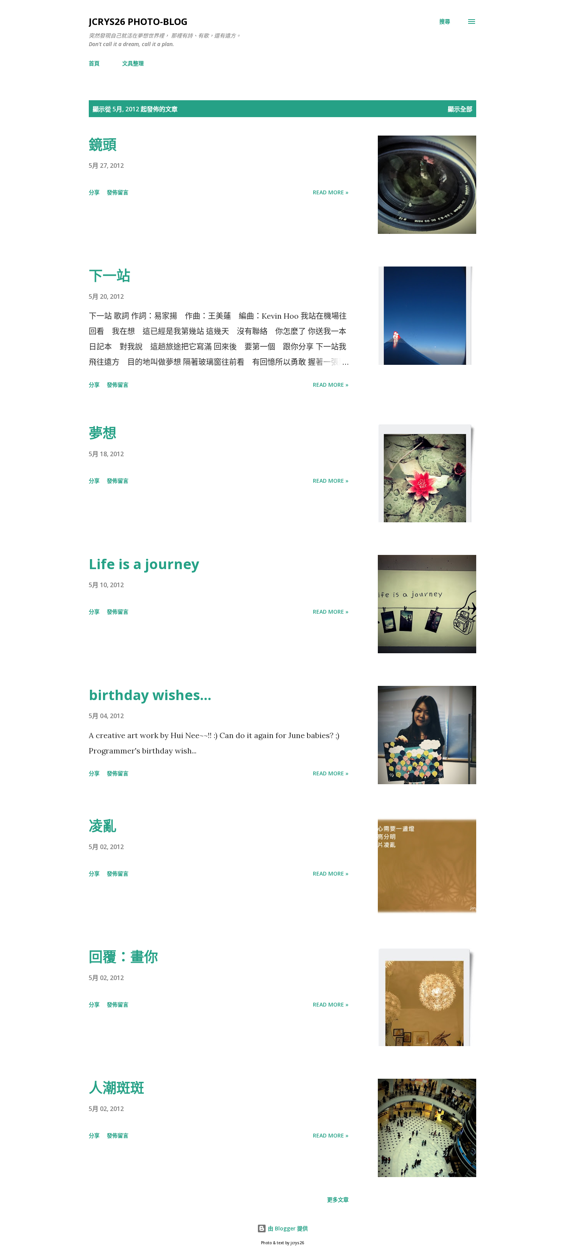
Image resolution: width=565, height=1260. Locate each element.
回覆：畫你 (123, 956)
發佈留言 (117, 192)
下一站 (109, 275)
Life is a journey (144, 564)
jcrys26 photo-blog (138, 21)
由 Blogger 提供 (287, 1228)
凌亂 (102, 825)
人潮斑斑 (116, 1087)
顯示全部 (460, 109)
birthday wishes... (150, 694)
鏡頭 (102, 144)
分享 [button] (94, 192)
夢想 (102, 433)
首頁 (94, 63)
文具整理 (133, 63)
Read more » (331, 192)
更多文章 (338, 1199)
